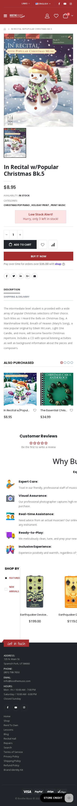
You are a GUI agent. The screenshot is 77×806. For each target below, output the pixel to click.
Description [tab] (12, 289)
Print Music (58, 205)
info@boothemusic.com (17, 681)
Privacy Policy (11, 756)
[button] (61, 362)
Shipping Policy (12, 761)
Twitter (14, 276)
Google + (28, 276)
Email (35, 276)
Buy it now (38, 256)
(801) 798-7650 (11, 672)
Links (24, 3)
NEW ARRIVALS (14, 589)
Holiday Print (40, 205)
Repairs (8, 743)
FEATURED (14, 578)
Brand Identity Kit (13, 769)
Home (5, 29)
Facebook (7, 276)
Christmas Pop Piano (17, 205)
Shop (7, 720)
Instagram (24, 707)
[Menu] (5, 15)
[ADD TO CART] (30, 379)
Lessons (8, 729)
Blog (6, 734)
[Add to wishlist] (42, 244)
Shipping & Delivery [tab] (16, 296)
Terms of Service (13, 752)
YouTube (15, 707)
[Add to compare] (52, 244)
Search (8, 747)
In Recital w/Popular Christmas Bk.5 (31, 170)
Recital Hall (10, 738)
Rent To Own (11, 725)
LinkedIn (21, 276)
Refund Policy (11, 765)
